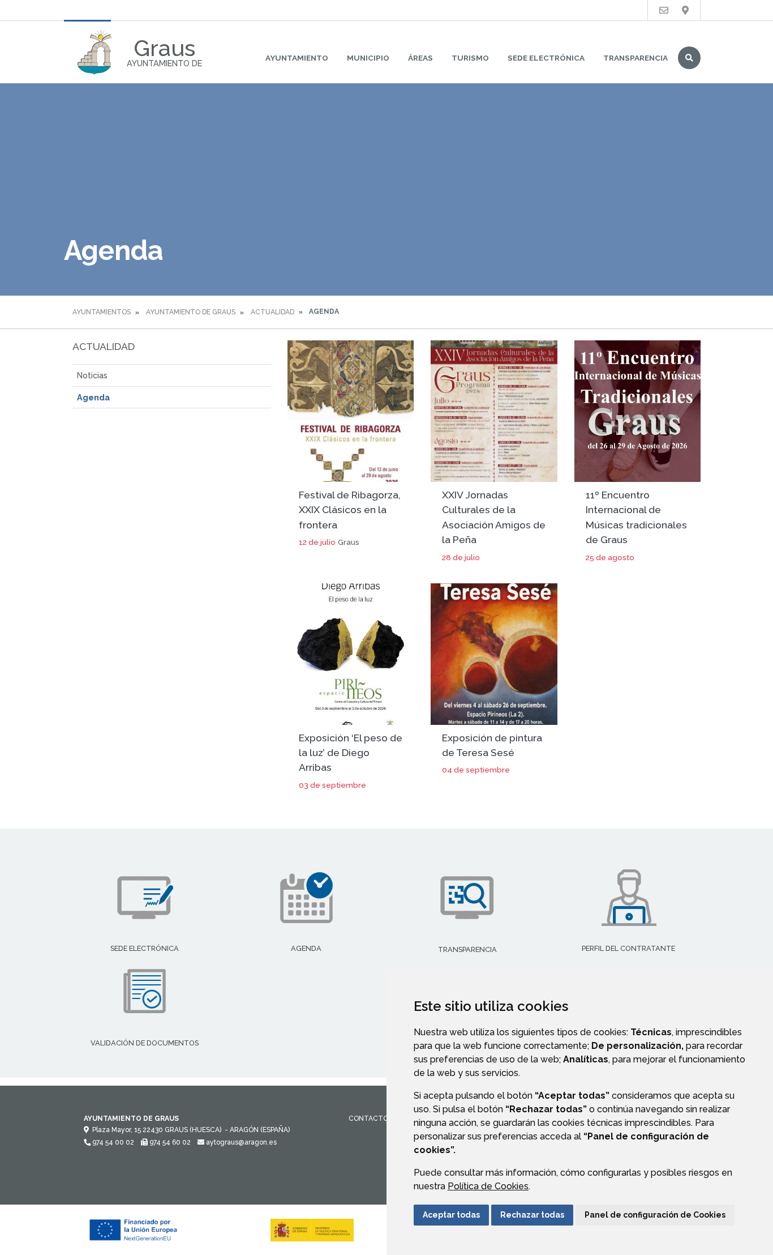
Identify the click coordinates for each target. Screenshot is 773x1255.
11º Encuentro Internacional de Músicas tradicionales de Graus (636, 517)
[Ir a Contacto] (663, 10)
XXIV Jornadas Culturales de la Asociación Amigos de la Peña (494, 517)
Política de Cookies (488, 1186)
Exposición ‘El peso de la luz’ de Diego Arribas (350, 753)
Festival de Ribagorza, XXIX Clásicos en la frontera (350, 510)
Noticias (92, 375)
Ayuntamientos (101, 312)
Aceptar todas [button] (451, 1214)
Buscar (689, 57)
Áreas (420, 57)
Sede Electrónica (546, 57)
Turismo (470, 57)
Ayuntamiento (296, 57)
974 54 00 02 (112, 1142)
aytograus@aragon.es (240, 1142)
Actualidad (272, 312)
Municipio (368, 57)
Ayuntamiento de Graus (190, 312)
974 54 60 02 (169, 1142)
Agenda (93, 397)
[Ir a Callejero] (685, 10)
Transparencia (635, 57)
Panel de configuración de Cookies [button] (655, 1214)
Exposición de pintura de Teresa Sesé (492, 745)
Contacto (368, 1118)
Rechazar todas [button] (532, 1214)
